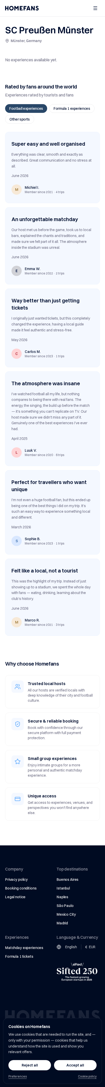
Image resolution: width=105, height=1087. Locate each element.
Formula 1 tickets (19, 956)
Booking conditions (20, 888)
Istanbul (63, 888)
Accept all (75, 1065)
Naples (62, 897)
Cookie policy (87, 1076)
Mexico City (66, 914)
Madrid (62, 923)
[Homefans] (22, 8)
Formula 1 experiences (72, 108)
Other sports (19, 119)
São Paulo (65, 905)
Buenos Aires (67, 879)
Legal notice (15, 897)
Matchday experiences (24, 947)
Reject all (30, 1065)
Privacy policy (16, 879)
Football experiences (26, 108)
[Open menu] (95, 8)
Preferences (17, 1076)
